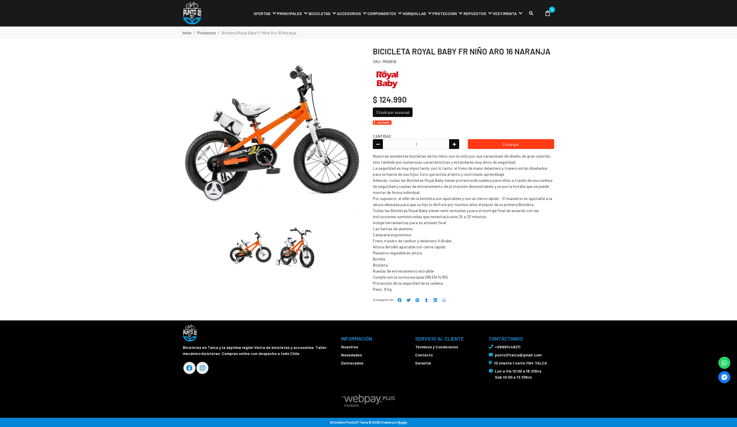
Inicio (187, 32)
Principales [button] (289, 13)
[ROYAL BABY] (387, 78)
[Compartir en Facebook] (400, 300)
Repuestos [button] (475, 13)
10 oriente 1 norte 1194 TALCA (520, 362)
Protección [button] (444, 13)
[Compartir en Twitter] (408, 300)
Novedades (351, 354)
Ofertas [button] (262, 13)
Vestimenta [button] (505, 13)
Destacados (352, 362)
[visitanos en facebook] (189, 368)
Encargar (511, 144)
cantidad (382, 136)
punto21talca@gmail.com (518, 354)
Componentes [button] (381, 13)
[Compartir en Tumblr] (426, 300)
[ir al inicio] (190, 333)
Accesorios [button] (349, 13)
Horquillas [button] (414, 13)
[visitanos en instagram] (202, 368)
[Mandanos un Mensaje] (724, 377)
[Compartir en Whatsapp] (444, 300)
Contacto (424, 354)
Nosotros (349, 346)
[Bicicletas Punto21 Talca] (211, 13)
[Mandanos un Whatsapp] (724, 363)
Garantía (423, 362)
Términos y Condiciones (436, 346)
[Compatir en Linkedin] (435, 300)
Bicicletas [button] (319, 13)
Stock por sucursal (392, 112)
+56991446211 (508, 346)
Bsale (402, 422)
